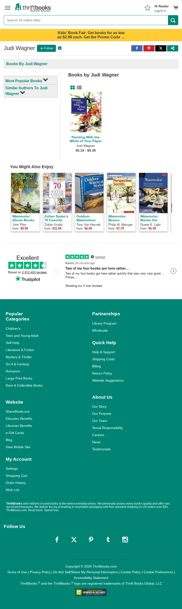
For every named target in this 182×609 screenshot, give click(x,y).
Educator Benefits (19, 418)
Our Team (99, 421)
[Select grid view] (71, 87)
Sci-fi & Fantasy (17, 364)
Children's (13, 328)
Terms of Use (17, 572)
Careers (98, 435)
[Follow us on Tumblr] (108, 539)
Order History (16, 483)
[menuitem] (162, 7)
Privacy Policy (40, 572)
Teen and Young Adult (22, 336)
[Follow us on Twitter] (74, 539)
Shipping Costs (103, 359)
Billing (96, 366)
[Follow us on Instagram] (125, 539)
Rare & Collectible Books (24, 385)
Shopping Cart (16, 476)
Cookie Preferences (158, 572)
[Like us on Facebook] (57, 539)
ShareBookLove (18, 411)
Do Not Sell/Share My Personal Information (85, 572)
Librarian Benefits (19, 426)
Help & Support (103, 352)
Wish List (12, 490)
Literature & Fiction (20, 350)
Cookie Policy (131, 572)
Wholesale (100, 330)
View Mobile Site (18, 447)
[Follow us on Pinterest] (91, 539)
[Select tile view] (78, 87)
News (96, 442)
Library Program (104, 323)
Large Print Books (19, 378)
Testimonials (101, 449)
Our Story (99, 406)
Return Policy (102, 373)
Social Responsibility (107, 428)
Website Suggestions (108, 380)
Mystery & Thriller (19, 357)
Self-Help (12, 343)
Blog (9, 440)
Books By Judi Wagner (26, 64)
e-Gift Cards (15, 433)
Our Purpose (101, 413)
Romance (13, 371)
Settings (12, 468)
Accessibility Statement (91, 578)
